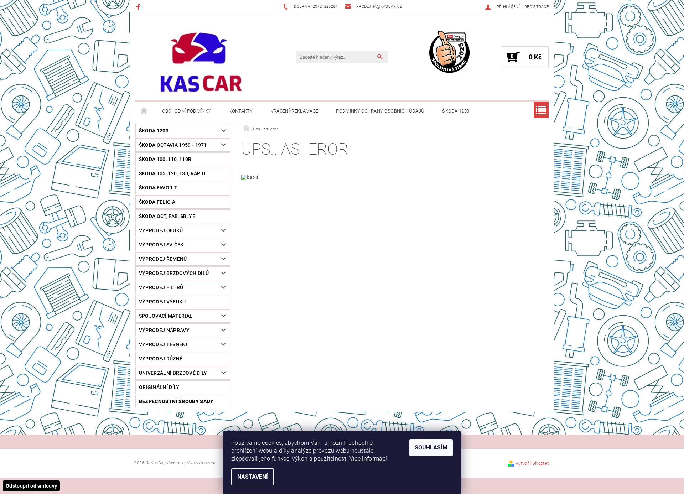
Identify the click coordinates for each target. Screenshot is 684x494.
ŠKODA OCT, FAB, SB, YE (167, 216)
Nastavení (252, 476)
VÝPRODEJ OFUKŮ (161, 230)
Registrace (536, 7)
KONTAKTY (241, 111)
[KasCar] (200, 62)
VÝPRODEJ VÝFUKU (162, 302)
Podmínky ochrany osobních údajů (380, 111)
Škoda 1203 (455, 111)
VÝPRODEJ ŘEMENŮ (163, 259)
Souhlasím (431, 447)
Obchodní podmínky (186, 111)
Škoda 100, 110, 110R (165, 159)
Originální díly (159, 387)
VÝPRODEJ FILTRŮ (161, 287)
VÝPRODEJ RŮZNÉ (160, 359)
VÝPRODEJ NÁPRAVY (164, 330)
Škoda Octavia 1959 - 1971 (173, 145)
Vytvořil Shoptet (532, 463)
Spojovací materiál (166, 316)
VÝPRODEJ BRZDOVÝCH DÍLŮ (174, 273)
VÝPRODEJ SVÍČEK (161, 245)
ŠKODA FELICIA (157, 202)
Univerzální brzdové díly (173, 373)
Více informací (368, 458)
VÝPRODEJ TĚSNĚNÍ (163, 344)
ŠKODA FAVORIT (158, 188)
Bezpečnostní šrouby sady (176, 401)
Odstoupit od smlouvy (31, 486)
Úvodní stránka (144, 111)
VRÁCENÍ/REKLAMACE (294, 111)
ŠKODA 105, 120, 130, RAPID (172, 173)
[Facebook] (139, 7)
